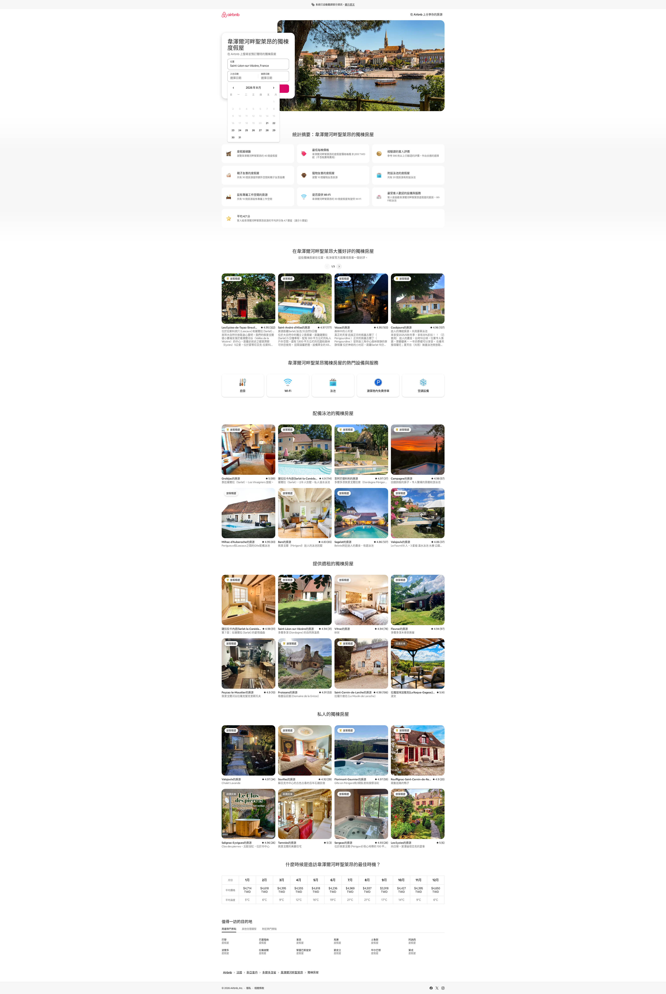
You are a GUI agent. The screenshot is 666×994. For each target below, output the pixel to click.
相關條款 (259, 988)
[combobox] (258, 66)
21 (267, 123)
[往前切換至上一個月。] (233, 88)
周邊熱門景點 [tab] (229, 928)
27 (260, 130)
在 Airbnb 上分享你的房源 (426, 14)
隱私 (248, 988)
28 (267, 130)
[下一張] (339, 266)
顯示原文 (350, 4)
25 (246, 130)
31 (240, 137)
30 (233, 137)
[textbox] (242, 78)
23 (233, 130)
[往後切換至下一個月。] (273, 88)
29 (273, 130)
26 (253, 130)
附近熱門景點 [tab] (269, 928)
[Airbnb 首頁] (230, 14)
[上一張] (327, 266)
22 (273, 123)
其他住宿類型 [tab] (249, 928)
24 (239, 130)
